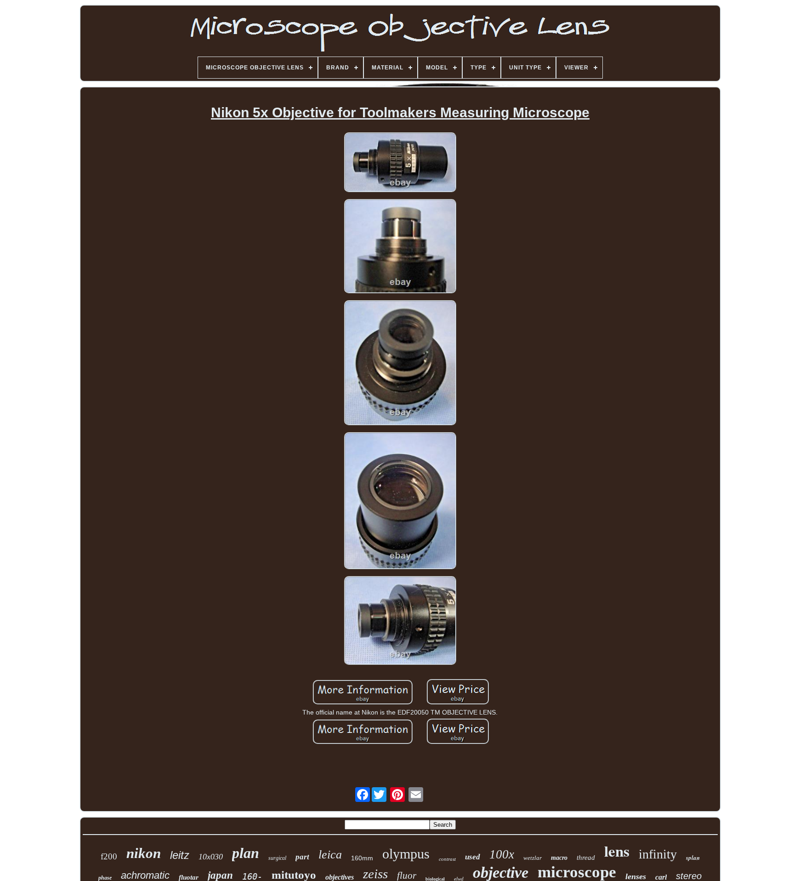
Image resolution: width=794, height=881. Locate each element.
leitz (179, 855)
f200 (109, 856)
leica (330, 854)
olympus (406, 853)
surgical (277, 858)
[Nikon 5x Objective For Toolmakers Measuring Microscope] (400, 163)
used (472, 856)
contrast (447, 859)
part (302, 856)
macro (559, 857)
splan (693, 857)
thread (586, 857)
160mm (362, 858)
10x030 (210, 856)
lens (617, 851)
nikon (143, 853)
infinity (658, 854)
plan (245, 853)
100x (501, 854)
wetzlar (532, 857)
